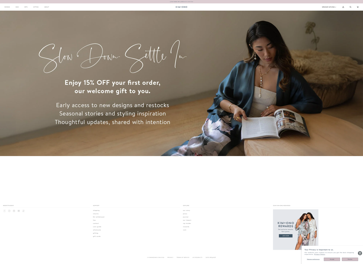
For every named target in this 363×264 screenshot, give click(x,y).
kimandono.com (155, 257)
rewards (186, 227)
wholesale (97, 230)
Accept (332, 259)
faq (94, 220)
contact (96, 223)
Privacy (170, 257)
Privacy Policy (319, 254)
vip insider (187, 223)
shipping (96, 210)
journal (185, 217)
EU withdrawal (99, 217)
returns (96, 214)
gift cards (97, 236)
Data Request (211, 257)
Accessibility (197, 257)
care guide (97, 227)
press (185, 214)
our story (186, 210)
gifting (95, 233)
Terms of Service (183, 257)
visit (184, 230)
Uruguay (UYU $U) (328, 7)
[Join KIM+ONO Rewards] (295, 251)
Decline (350, 259)
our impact (187, 220)
